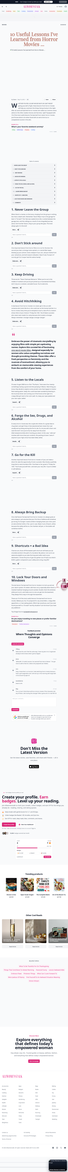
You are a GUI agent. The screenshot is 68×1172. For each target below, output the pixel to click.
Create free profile (9, 824)
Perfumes (21, 1112)
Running (37, 1112)
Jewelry (54, 1102)
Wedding (54, 1119)
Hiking (13, 130)
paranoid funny (41, 970)
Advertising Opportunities (9, 1136)
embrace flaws (16, 974)
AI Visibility (27, 1132)
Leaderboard (20, 857)
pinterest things (29, 974)
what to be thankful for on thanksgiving (34, 966)
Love (20, 1106)
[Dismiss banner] (54, 715)
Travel (20, 1119)
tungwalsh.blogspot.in (30, 612)
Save (47, 99)
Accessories (52, 11)
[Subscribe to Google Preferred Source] (21, 717)
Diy (53, 1092)
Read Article (16, 947)
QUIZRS (55, 131)
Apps (20, 1086)
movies (4, 24)
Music (20, 1109)
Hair (42, 11)
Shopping (27, 130)
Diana (14, 99)
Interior (37, 1102)
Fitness (21, 1096)
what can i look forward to (47, 974)
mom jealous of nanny (16, 977)
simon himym (34, 981)
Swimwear (55, 1116)
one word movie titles (21, 350)
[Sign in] (65, 6)
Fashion (4, 1096)
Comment (15, 709)
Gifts (36, 1099)
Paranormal (30, 11)
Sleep (20, 1116)
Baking (54, 1086)
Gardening (8, 11)
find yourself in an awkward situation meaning (43, 977)
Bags (36, 1086)
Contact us (5, 1132)
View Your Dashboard (27, 824)
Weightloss (5, 1122)
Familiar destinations (24, 624)
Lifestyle (37, 11)
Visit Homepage (34, 1061)
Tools (20, 1122)
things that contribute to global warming (19, 970)
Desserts (21, 1092)
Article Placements (51, 1132)
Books (46, 11)
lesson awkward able (56, 970)
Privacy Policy (49, 1136)
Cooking (23, 11)
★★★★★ (63, 24)
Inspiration (22, 1102)
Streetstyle (59, 11)
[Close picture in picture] (50, 1161)
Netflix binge (20, 130)
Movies (4, 1109)
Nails (14, 11)
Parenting (4, 1112)
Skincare (4, 1116)
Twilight (37, 1119)
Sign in (33, 828)
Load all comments (17, 644)
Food (3, 11)
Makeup (37, 1106)
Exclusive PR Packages (30, 1136)
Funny (53, 1096)
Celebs (54, 1089)
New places (14, 624)
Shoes (53, 1112)
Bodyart (21, 1089)
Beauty (4, 1089)
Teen (18, 11)
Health (65, 11)
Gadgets (4, 1099)
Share (54, 99)
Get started (47, 857)
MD (27, 99)
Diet (36, 1092)
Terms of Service (6, 1139)
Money (54, 1106)
